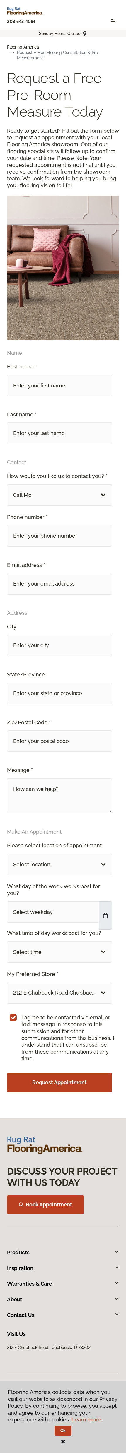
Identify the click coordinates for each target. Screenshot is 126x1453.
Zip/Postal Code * (29, 722)
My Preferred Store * (32, 974)
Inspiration (20, 1268)
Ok (63, 1430)
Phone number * (27, 517)
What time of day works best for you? (54, 933)
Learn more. (86, 1419)
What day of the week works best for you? (53, 889)
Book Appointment (49, 1204)
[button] (59, 495)
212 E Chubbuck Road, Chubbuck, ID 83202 (48, 1347)
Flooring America (23, 47)
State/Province (26, 674)
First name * (22, 366)
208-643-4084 (21, 21)
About (14, 1299)
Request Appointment (59, 1082)
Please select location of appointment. (55, 845)
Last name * (22, 414)
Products (18, 1252)
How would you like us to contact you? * (57, 476)
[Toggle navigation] (113, 21)
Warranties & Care (29, 1284)
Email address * (26, 565)
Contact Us (20, 1315)
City (11, 627)
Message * (20, 770)
